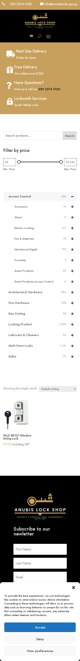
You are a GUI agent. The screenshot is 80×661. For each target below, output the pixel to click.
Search (69, 136)
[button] (73, 587)
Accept (40, 627)
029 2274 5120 (49, 89)
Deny (40, 639)
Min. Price (9, 169)
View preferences (40, 651)
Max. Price (70, 169)
